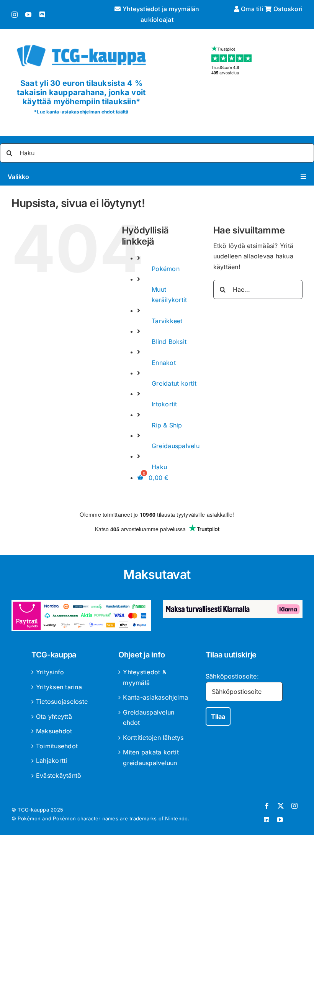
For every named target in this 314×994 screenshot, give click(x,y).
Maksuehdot (54, 731)
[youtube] (28, 15)
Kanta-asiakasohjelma (155, 697)
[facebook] (267, 806)
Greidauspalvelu (176, 446)
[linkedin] (266, 820)
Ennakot (164, 362)
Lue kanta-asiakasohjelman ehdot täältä (82, 112)
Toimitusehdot (57, 746)
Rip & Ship (167, 425)
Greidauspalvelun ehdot (148, 717)
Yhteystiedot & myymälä (144, 677)
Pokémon (166, 269)
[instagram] (14, 15)
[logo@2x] (81, 43)
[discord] (42, 15)
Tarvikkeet (167, 321)
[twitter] (281, 806)
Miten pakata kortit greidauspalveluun (151, 757)
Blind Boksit (169, 341)
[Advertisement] (157, 916)
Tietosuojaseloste (62, 701)
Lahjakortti (51, 760)
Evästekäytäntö (58, 775)
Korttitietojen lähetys (153, 737)
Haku (159, 467)
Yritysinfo (50, 672)
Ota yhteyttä (54, 716)
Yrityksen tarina (59, 687)
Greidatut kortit (174, 383)
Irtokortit (164, 404)
